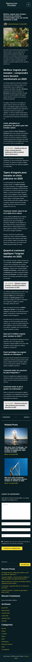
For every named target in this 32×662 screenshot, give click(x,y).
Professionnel (5, 641)
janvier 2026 (5, 607)
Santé (3, 647)
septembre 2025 (6, 618)
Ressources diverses (7, 644)
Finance (4, 631)
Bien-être (4, 628)
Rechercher (4, 561)
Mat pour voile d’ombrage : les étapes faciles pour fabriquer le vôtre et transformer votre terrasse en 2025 (16, 449)
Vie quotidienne (5, 649)
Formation (4, 633)
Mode (3, 639)
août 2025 (4, 621)
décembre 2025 (5, 610)
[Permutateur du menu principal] (28, 4)
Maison (6, 454)
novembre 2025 (5, 613)
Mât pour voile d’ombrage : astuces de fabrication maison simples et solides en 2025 (16, 479)
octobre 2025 (5, 615)
